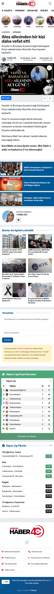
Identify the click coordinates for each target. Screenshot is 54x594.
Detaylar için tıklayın (27, 436)
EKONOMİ (32, 11)
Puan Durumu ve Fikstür (40, 558)
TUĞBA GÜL (21, 215)
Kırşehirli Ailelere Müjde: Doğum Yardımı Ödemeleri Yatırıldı (39, 301)
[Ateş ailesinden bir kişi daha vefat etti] (27, 79)
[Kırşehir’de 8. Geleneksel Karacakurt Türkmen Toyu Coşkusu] (14, 266)
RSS (6, 582)
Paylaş (7, 98)
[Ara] (50, 3)
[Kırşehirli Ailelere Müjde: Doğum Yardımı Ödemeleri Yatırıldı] (40, 290)
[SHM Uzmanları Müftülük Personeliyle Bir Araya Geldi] (40, 241)
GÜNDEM (19, 11)
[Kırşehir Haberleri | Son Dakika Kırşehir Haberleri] (25, 4)
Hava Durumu (37, 552)
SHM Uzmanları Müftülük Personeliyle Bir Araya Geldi (39, 252)
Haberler (6, 32)
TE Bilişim (33, 590)
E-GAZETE (7, 11)
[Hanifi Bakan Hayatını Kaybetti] (14, 290)
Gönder (7, 340)
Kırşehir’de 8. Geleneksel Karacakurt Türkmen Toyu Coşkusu (13, 276)
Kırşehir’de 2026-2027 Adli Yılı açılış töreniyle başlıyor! (12, 252)
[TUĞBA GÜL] (8, 216)
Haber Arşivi (10, 570)
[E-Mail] (18, 220)
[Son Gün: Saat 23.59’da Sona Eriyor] (40, 266)
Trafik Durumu (10, 558)
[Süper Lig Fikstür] (50, 446)
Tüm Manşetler (11, 564)
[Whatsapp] (27, 542)
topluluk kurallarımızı (25, 348)
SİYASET (44, 11)
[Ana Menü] (3, 4)
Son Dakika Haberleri (39, 564)
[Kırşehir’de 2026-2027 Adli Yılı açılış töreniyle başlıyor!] (14, 241)
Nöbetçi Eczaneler (12, 552)
